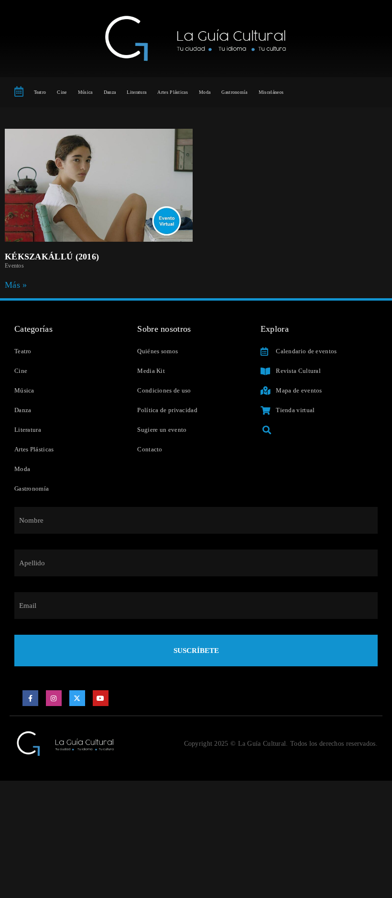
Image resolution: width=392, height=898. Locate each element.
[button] (267, 430)
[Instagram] (54, 698)
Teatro (40, 92)
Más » (16, 285)
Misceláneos (271, 92)
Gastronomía (234, 92)
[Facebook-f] (30, 698)
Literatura (136, 92)
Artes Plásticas (172, 92)
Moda (204, 92)
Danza (110, 92)
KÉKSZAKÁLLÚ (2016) (52, 256)
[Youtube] (101, 698)
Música (85, 92)
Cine (61, 92)
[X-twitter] (77, 698)
